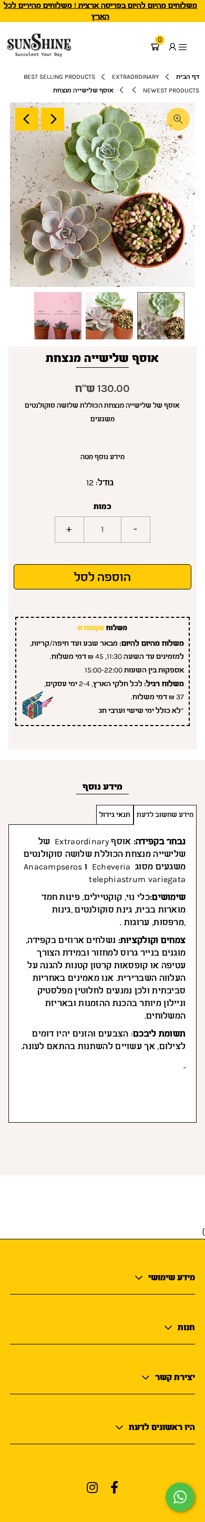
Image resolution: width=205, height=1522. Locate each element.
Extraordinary (135, 76)
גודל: (105, 483)
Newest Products (171, 90)
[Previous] (26, 119)
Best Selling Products (59, 76)
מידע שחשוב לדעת (165, 815)
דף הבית (187, 76)
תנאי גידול (114, 815)
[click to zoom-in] (178, 119)
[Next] (52, 119)
